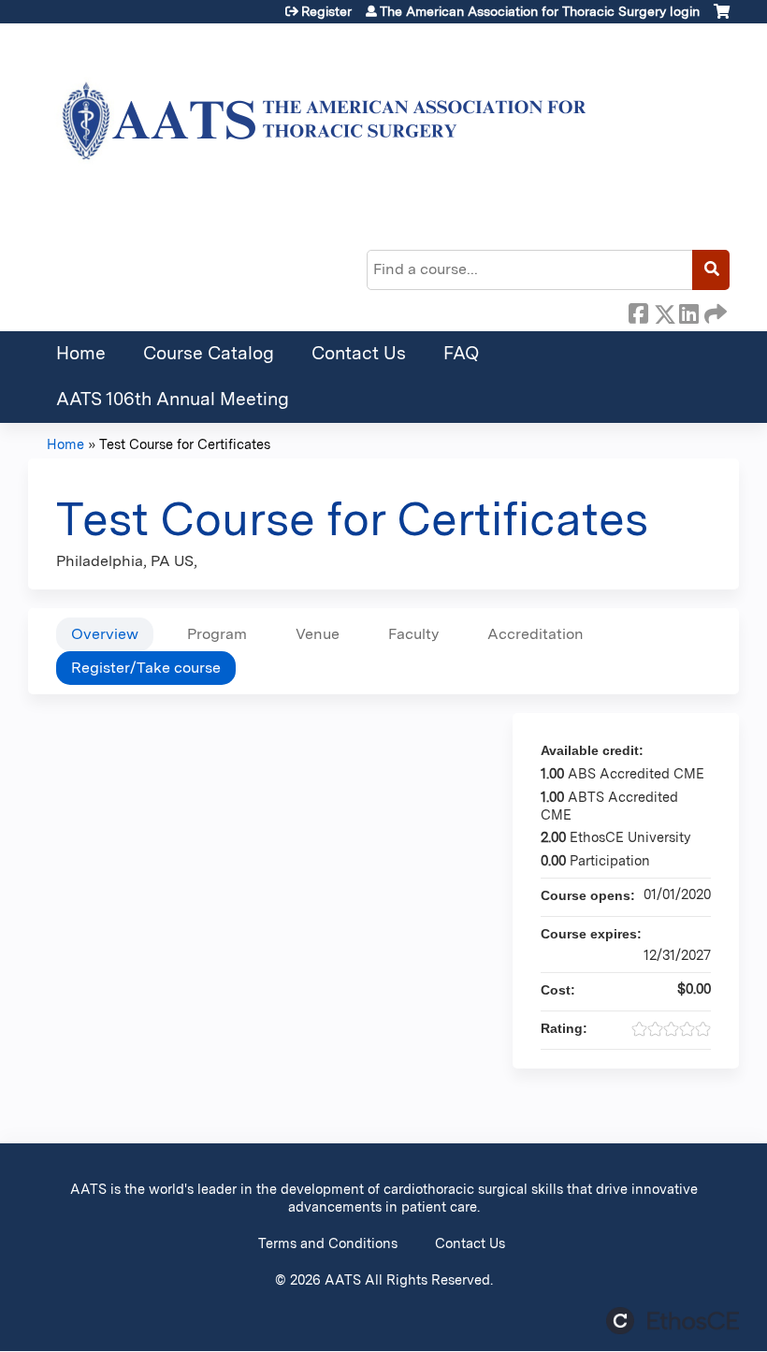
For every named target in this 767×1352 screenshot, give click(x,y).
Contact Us (358, 353)
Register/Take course (146, 667)
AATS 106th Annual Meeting (172, 399)
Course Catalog (208, 353)
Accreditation (535, 634)
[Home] (318, 128)
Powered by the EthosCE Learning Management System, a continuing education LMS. (672, 1320)
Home (81, 353)
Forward (713, 310)
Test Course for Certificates (184, 444)
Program (217, 634)
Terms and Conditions (328, 1243)
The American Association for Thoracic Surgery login (540, 11)
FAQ (461, 353)
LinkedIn (688, 310)
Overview (104, 634)
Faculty (413, 634)
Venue (318, 634)
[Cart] (722, 18)
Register (326, 11)
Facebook (638, 310)
